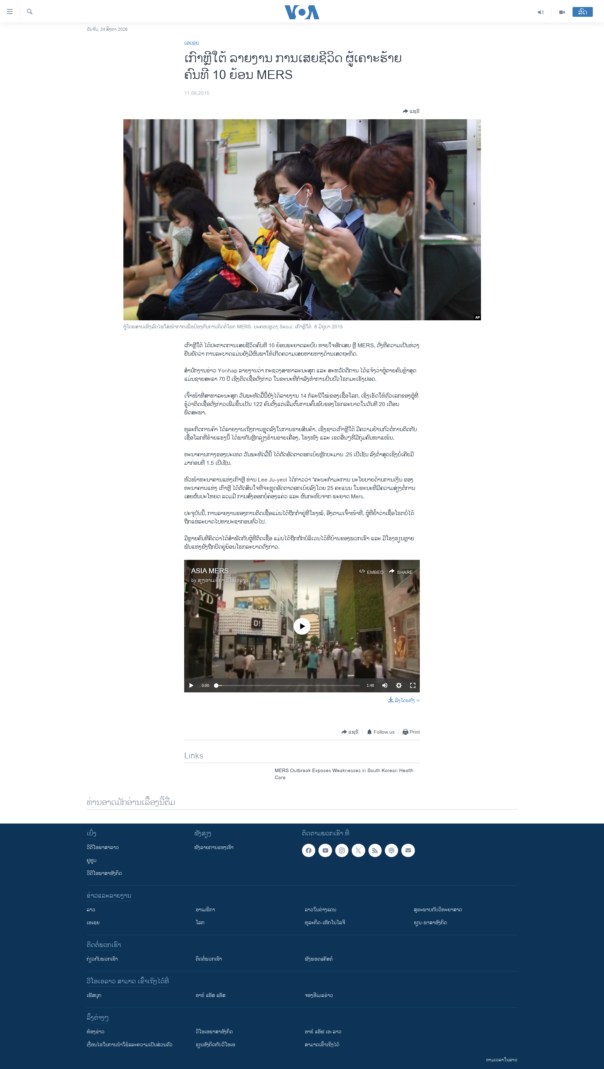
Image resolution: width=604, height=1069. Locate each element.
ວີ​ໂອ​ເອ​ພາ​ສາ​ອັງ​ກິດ (214, 1031)
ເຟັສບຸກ (94, 995)
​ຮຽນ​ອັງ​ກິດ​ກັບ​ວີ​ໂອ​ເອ (215, 1044)
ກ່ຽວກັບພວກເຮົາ (102, 959)
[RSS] (375, 850)
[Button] (411, 111)
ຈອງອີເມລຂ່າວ (319, 995)
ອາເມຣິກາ (205, 909)
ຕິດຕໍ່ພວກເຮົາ (209, 959)
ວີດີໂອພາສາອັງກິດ (104, 873)
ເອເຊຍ (191, 43)
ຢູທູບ (91, 860)
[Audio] (541, 12)
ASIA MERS (210, 571)
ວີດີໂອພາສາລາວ (103, 847)
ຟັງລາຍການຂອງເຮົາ (213, 847)
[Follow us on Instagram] (341, 850)
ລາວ (91, 909)
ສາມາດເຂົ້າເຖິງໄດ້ (322, 1044)
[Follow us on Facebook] (308, 850)
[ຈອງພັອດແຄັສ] (408, 850)
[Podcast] (391, 850)
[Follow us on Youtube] (325, 850)
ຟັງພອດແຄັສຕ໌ (319, 959)
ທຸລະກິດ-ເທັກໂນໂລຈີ (325, 922)
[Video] (562, 12)
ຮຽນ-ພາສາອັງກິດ (430, 922)
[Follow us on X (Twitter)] (358, 850)
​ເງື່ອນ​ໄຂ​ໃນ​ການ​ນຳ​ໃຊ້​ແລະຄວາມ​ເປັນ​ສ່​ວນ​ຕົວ (130, 1044)
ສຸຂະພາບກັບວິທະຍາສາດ (438, 909)
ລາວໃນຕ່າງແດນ (320, 909)
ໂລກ (200, 922)
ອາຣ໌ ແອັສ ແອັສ (210, 995)
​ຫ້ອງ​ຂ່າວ (96, 1031)
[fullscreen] (413, 685)
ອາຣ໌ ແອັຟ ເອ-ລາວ (323, 1031)
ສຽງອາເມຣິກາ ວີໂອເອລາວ (223, 580)
